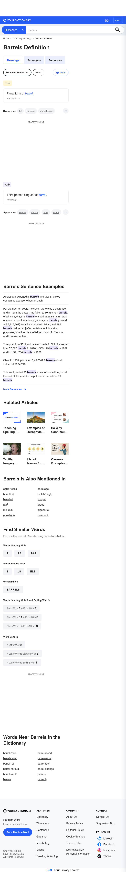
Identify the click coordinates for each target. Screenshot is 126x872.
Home (6, 38)
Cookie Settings (75, 836)
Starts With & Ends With (21, 608)
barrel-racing (45, 758)
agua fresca (10, 489)
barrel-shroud (11, 769)
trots (45, 212)
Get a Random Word (18, 832)
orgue (41, 504)
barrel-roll (8, 763)
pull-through (45, 494)
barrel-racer (10, 758)
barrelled (8, 494)
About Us (71, 817)
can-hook (43, 515)
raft (5, 504)
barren (7, 779)
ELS (32, 571)
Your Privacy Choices (66, 870)
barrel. (29, 93)
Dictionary (11, 30)
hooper (42, 499)
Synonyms (34, 60)
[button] (107, 20)
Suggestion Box (105, 823)
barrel (42, 194)
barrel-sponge (46, 769)
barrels (13, 589)
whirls (56, 212)
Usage (40, 849)
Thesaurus (42, 823)
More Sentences (12, 389)
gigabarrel (43, 510)
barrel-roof (44, 763)
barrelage (43, 489)
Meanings (13, 60)
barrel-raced (45, 753)
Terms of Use (74, 843)
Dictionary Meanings (22, 38)
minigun (8, 510)
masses (31, 111)
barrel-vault (9, 774)
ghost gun (9, 515)
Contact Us (102, 817)
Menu (118, 20)
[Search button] (119, 30)
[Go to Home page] (17, 20)
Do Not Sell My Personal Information (78, 851)
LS (19, 571)
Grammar (41, 836)
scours (22, 212)
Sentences (55, 60)
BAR (34, 553)
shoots (34, 212)
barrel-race (9, 753)
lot (20, 111)
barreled (8, 499)
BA (20, 553)
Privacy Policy (74, 823)
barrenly (42, 779)
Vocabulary (43, 843)
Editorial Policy (75, 830)
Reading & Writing (47, 856)
